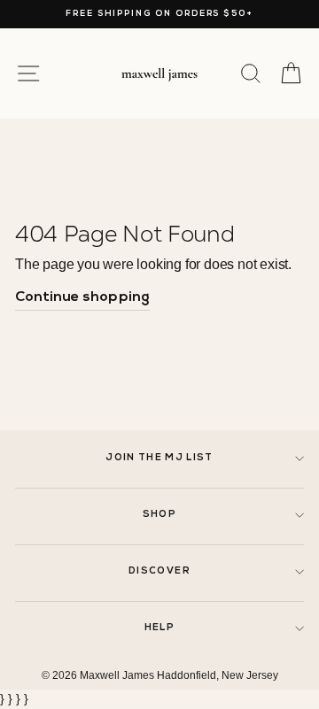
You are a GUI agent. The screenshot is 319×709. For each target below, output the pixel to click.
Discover (159, 571)
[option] (159, 14)
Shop (159, 515)
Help (159, 628)
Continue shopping (82, 297)
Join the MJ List (159, 458)
